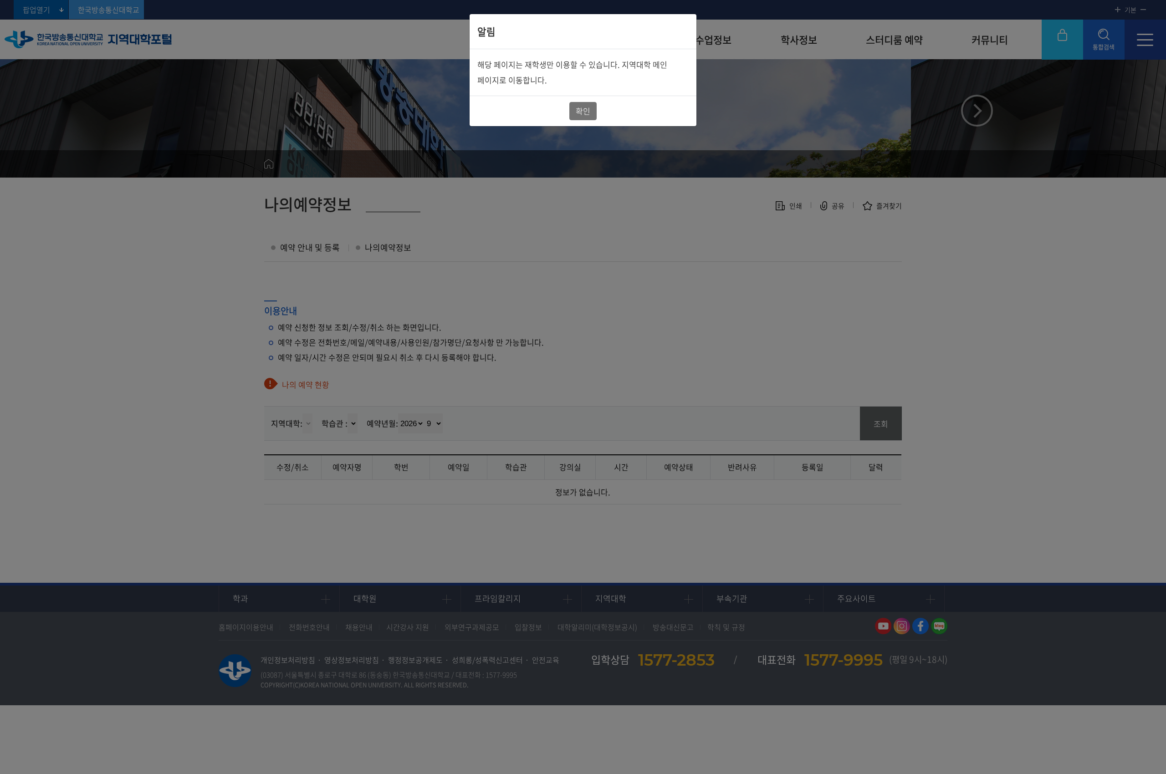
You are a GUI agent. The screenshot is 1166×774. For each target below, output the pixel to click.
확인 (583, 111)
